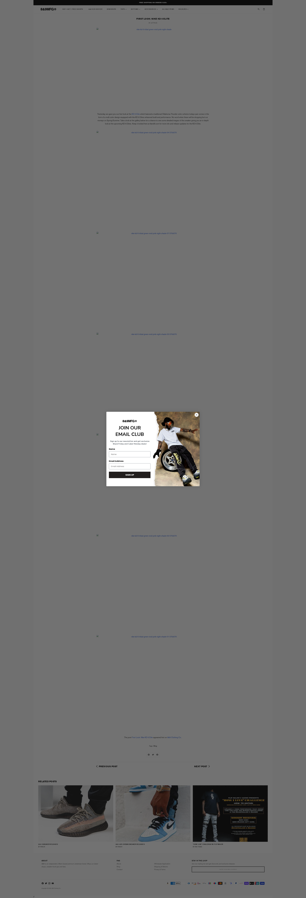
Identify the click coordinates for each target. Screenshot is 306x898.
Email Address (116, 461)
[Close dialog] (196, 415)
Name (112, 449)
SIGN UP (129, 474)
